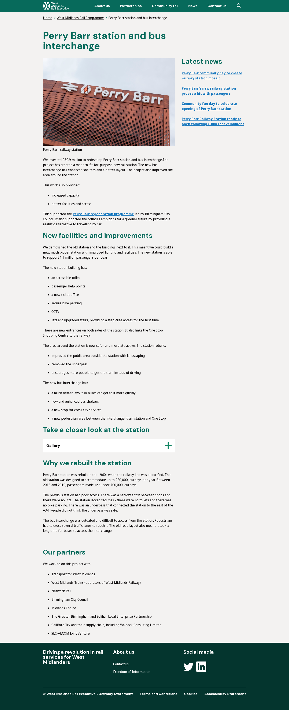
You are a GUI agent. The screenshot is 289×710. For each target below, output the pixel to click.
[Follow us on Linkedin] (201, 667)
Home (47, 17)
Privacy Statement (117, 694)
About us (102, 6)
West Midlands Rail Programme (80, 17)
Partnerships (131, 6)
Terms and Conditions (158, 694)
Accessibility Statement (225, 694)
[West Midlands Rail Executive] (56, 6)
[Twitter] (188, 667)
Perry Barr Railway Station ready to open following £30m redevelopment (213, 121)
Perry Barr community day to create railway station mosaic (212, 75)
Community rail (165, 6)
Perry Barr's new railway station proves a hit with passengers (209, 91)
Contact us (217, 6)
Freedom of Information (131, 671)
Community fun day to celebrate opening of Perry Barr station (209, 106)
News (192, 6)
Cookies (191, 694)
